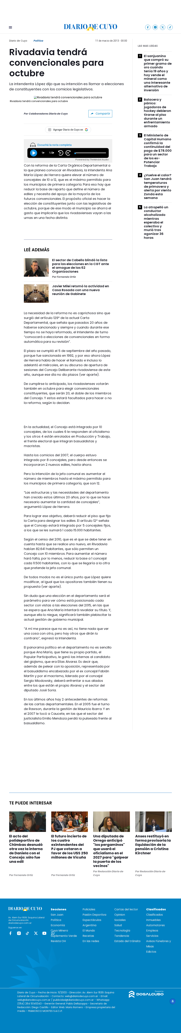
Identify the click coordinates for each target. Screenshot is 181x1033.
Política (38, 40)
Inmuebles (153, 920)
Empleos (152, 931)
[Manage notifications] (173, 1001)
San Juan (57, 915)
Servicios (152, 936)
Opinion (119, 915)
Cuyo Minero (59, 931)
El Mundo (89, 931)
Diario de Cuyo (18, 40)
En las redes (91, 941)
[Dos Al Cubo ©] (146, 997)
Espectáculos (92, 920)
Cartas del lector (126, 909)
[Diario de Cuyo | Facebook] (148, 27)
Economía (58, 925)
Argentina (89, 925)
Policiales (89, 909)
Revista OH (58, 941)
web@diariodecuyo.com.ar (81, 996)
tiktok (27, 933)
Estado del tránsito (127, 941)
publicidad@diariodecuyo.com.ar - (75, 1000)
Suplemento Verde (64, 936)
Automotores (155, 925)
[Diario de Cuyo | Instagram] (155, 27)
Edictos (151, 952)
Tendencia (121, 936)
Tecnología (122, 931)
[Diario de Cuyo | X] (162, 27)
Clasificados (154, 915)
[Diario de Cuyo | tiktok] (170, 27)
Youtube (44, 933)
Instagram (19, 933)
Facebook (10, 933)
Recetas (88, 936)
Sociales (120, 920)
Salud (118, 925)
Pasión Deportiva (94, 915)
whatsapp (53, 933)
